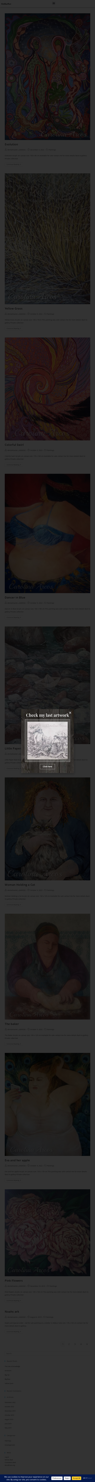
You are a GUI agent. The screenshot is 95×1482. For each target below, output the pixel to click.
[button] (70, 712)
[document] (47, 741)
